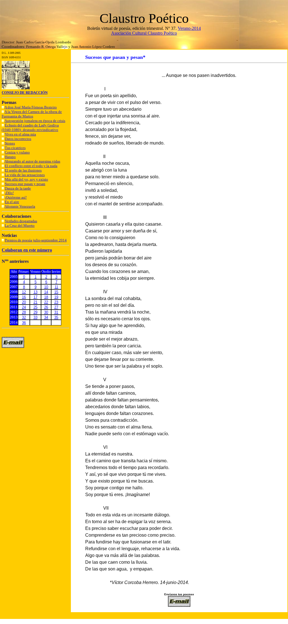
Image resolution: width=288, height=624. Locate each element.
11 (56, 287)
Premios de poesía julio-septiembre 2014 (36, 240)
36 (24, 323)
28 (24, 312)
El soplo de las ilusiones (23, 170)
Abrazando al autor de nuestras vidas (32, 161)
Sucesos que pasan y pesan (25, 184)
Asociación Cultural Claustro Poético (144, 33)
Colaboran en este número (27, 250)
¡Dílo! (9, 193)
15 (56, 292)
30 (46, 312)
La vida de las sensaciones (25, 175)
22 (46, 302)
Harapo (10, 157)
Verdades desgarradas (21, 221)
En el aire (12, 202)
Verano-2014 (189, 28)
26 (46, 307)
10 (46, 287)
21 (35, 302)
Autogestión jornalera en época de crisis (34, 121)
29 (35, 312)
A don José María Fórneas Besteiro (30, 107)
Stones (10, 143)
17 (35, 297)
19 (56, 297)
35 (56, 317)
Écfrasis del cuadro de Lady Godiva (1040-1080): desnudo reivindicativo (30, 127)
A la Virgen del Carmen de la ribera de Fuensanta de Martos (32, 114)
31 (56, 312)
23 (56, 302)
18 (46, 297)
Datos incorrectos (18, 139)
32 (24, 317)
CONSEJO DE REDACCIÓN (25, 92)
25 (35, 307)
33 (35, 317)
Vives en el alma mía (20, 134)
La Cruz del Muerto (20, 225)
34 (46, 317)
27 (56, 307)
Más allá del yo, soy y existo (26, 179)
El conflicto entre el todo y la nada (31, 166)
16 (24, 297)
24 (24, 307)
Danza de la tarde (18, 188)
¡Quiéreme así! (16, 197)
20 (24, 302)
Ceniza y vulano (17, 152)
